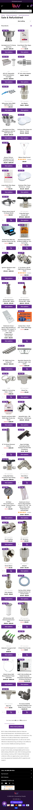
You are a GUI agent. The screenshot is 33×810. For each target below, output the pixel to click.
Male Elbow (24, 476)
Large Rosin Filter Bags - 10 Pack (8, 186)
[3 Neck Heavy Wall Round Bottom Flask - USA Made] (8, 665)
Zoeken (30, 11)
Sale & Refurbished (24, 15)
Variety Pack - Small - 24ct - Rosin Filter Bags (24, 326)
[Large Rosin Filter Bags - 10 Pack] (8, 176)
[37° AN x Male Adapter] (24, 62)
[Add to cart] (27, 166)
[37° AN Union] (24, 528)
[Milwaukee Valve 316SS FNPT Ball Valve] (8, 92)
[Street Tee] (24, 379)
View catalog (2, 6)
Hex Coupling (9, 539)
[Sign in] (28, 6)
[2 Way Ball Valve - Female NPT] (24, 202)
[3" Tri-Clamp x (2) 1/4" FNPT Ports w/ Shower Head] (24, 258)
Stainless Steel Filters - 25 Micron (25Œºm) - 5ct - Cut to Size (24, 241)
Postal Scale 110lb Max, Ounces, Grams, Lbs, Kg (8, 240)
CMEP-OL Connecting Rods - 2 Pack (8, 391)
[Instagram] (2, 783)
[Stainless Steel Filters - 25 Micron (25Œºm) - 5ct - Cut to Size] (24, 230)
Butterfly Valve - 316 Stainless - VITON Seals (24, 417)
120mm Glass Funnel (24, 157)
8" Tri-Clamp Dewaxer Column (8, 445)
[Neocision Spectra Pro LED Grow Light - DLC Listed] (24, 351)
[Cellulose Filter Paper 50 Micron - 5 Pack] (24, 120)
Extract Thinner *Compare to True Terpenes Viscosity (8, 159)
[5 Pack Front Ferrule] (24, 637)
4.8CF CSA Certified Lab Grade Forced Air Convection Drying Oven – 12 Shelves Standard (24, 677)
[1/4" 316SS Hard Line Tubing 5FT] (8, 351)
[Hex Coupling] (8, 528)
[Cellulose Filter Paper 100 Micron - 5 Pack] (24, 176)
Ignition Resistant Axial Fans (8, 268)
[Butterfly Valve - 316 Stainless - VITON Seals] (24, 407)
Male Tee (8, 706)
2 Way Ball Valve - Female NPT (24, 214)
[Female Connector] (24, 609)
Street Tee (24, 390)
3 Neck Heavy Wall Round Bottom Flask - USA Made (8, 676)
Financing (16, 1)
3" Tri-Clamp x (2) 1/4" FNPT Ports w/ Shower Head (24, 269)
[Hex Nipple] (24, 92)
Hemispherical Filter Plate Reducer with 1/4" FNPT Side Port (8, 131)
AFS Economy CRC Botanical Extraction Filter (8, 619)
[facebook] (9, 783)
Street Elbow (8, 565)
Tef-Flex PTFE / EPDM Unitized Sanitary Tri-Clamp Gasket (24, 592)
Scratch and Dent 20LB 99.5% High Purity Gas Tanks (8, 418)
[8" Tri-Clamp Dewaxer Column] (8, 435)
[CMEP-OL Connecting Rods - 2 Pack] (8, 379)
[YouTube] (6, 783)
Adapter (24, 565)
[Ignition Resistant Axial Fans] (8, 258)
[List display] (31, 25)
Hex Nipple (24, 103)
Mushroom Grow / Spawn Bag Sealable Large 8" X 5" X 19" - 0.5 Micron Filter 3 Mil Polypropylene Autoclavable (24, 506)
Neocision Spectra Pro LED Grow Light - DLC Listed (24, 362)
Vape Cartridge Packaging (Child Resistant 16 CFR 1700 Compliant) (24, 447)
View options (8, 52)
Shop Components (11, 15)
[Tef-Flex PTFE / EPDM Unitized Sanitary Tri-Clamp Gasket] (24, 581)
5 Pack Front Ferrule (24, 648)
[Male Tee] (8, 694)
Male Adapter (9, 592)
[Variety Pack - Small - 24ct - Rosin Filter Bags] (24, 317)
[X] (13, 783)
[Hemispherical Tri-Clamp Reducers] (8, 36)
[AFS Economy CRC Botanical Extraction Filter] (8, 609)
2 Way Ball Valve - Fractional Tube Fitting (8, 476)
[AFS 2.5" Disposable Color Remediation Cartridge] (8, 62)
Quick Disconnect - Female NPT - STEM (24, 300)
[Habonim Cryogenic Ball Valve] (8, 637)
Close (16, 770)
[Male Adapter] (8, 581)
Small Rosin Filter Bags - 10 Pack (24, 46)
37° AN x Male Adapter (24, 73)
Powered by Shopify (20, 796)
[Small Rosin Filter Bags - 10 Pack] (24, 36)
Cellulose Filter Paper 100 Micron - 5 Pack (24, 186)
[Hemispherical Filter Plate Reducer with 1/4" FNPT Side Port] (8, 120)
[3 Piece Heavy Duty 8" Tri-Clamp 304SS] (8, 202)
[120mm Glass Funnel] (24, 148)
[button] (21, 164)
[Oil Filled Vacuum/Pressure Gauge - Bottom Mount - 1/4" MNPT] (8, 493)
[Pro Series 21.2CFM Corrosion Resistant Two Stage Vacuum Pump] (24, 694)
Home (3, 15)
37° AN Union (24, 539)
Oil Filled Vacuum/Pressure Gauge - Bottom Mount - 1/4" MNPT (8, 504)
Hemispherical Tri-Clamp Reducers (8, 46)
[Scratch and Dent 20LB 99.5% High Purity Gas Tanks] (8, 407)
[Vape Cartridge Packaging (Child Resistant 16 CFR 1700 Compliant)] (24, 435)
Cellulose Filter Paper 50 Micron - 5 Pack (24, 130)
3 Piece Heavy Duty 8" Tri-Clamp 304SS (8, 212)
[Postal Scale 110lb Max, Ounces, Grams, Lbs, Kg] (8, 230)
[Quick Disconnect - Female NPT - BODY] (8, 288)
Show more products (16, 726)
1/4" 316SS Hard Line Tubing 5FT (8, 361)
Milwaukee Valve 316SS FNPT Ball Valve (8, 104)
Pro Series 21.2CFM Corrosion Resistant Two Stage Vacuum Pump (24, 705)
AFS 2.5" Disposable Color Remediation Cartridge (8, 75)
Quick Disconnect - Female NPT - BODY (8, 300)
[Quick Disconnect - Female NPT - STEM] (24, 288)
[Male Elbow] (24, 465)
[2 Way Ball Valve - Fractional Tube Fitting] (8, 465)
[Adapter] (24, 554)
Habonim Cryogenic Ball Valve (8, 648)
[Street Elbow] (8, 554)
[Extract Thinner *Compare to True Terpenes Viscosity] (8, 148)
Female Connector (24, 620)
